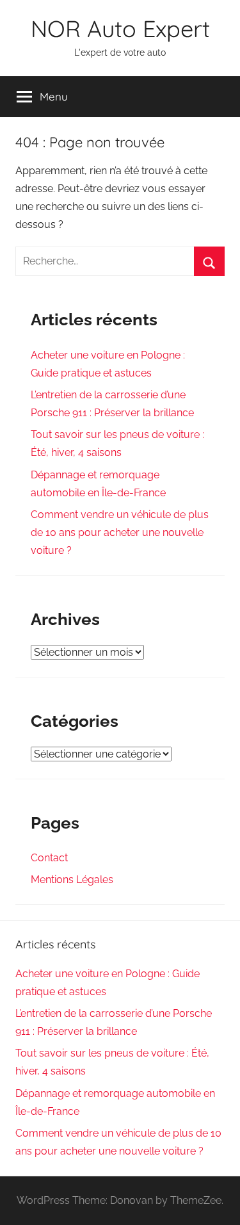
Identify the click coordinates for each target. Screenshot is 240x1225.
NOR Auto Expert (120, 28)
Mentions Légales (72, 879)
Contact (49, 858)
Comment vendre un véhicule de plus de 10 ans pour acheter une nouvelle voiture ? (120, 532)
